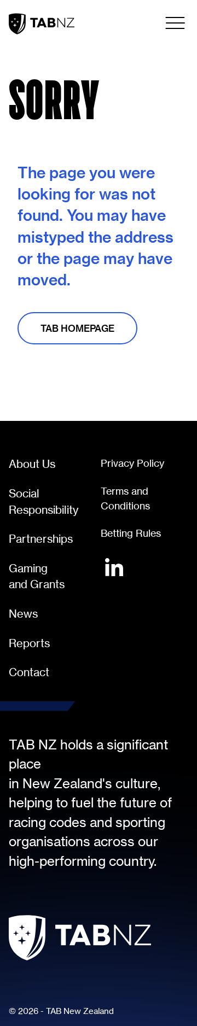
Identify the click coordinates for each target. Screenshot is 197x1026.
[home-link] (41, 23)
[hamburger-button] (175, 23)
